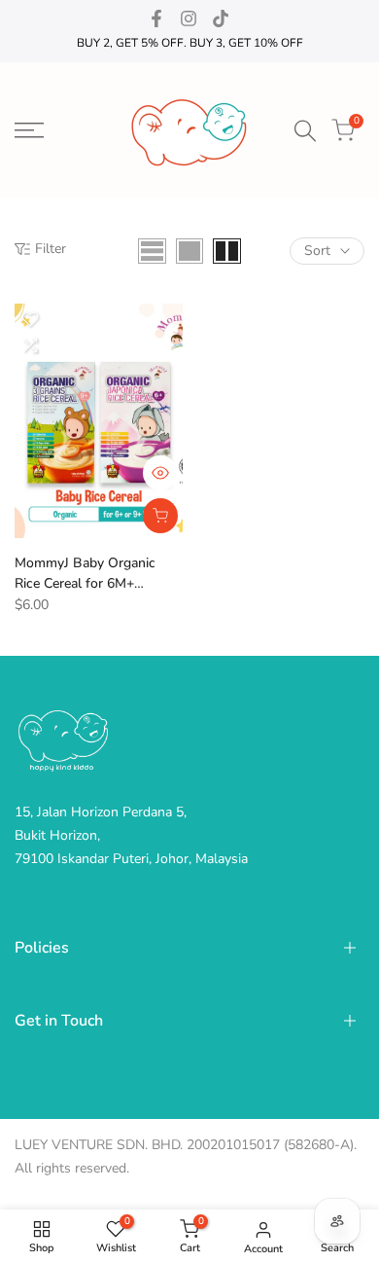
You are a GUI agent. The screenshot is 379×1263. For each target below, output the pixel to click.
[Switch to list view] (152, 251)
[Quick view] (160, 472)
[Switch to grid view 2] (227, 251)
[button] (30, 319)
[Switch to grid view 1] (189, 251)
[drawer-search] (305, 131)
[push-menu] (29, 130)
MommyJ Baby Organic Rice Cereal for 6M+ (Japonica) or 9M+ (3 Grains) (85, 574)
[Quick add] (160, 515)
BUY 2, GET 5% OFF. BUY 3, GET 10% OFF (190, 43)
